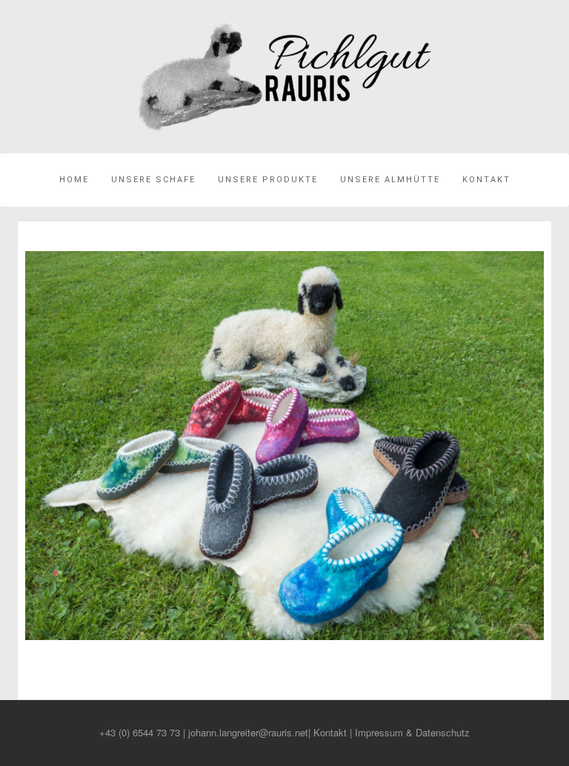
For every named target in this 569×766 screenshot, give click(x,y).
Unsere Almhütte (390, 179)
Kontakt (486, 179)
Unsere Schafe (153, 179)
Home (74, 179)
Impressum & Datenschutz (412, 732)
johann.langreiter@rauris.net (248, 732)
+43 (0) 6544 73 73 (139, 732)
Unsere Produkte (268, 179)
